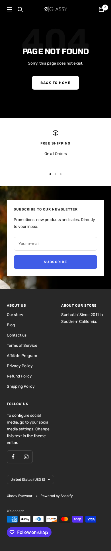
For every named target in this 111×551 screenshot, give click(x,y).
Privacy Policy (20, 366)
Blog (11, 325)
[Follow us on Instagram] (26, 456)
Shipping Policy (21, 386)
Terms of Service (22, 345)
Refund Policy (19, 376)
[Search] (20, 9)
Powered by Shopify (56, 496)
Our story (15, 314)
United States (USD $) (28, 480)
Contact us (16, 335)
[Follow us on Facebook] (13, 456)
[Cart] (101, 9)
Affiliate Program (22, 355)
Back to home (55, 83)
